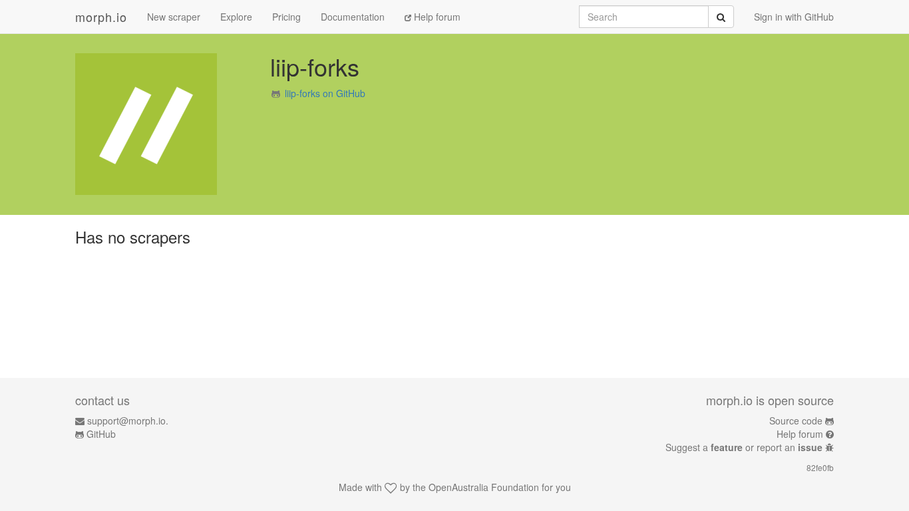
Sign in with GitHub (794, 16)
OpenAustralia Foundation (484, 487)
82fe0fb (820, 467)
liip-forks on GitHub (325, 93)
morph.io (101, 16)
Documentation (353, 16)
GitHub (101, 433)
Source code (795, 420)
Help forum (435, 16)
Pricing (286, 16)
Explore (236, 16)
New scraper (173, 16)
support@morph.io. (127, 420)
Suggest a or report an (743, 447)
